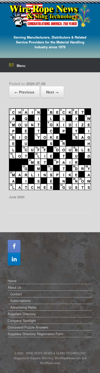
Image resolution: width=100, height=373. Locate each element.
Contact (16, 294)
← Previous (24, 92)
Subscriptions (20, 300)
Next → (52, 92)
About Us (15, 287)
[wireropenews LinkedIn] (14, 259)
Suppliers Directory (22, 313)
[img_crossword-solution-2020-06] (50, 188)
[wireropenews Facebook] (14, 246)
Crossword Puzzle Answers (28, 327)
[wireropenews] (50, 15)
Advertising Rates (23, 307)
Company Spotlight (22, 320)
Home (12, 280)
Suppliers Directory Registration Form (35, 333)
